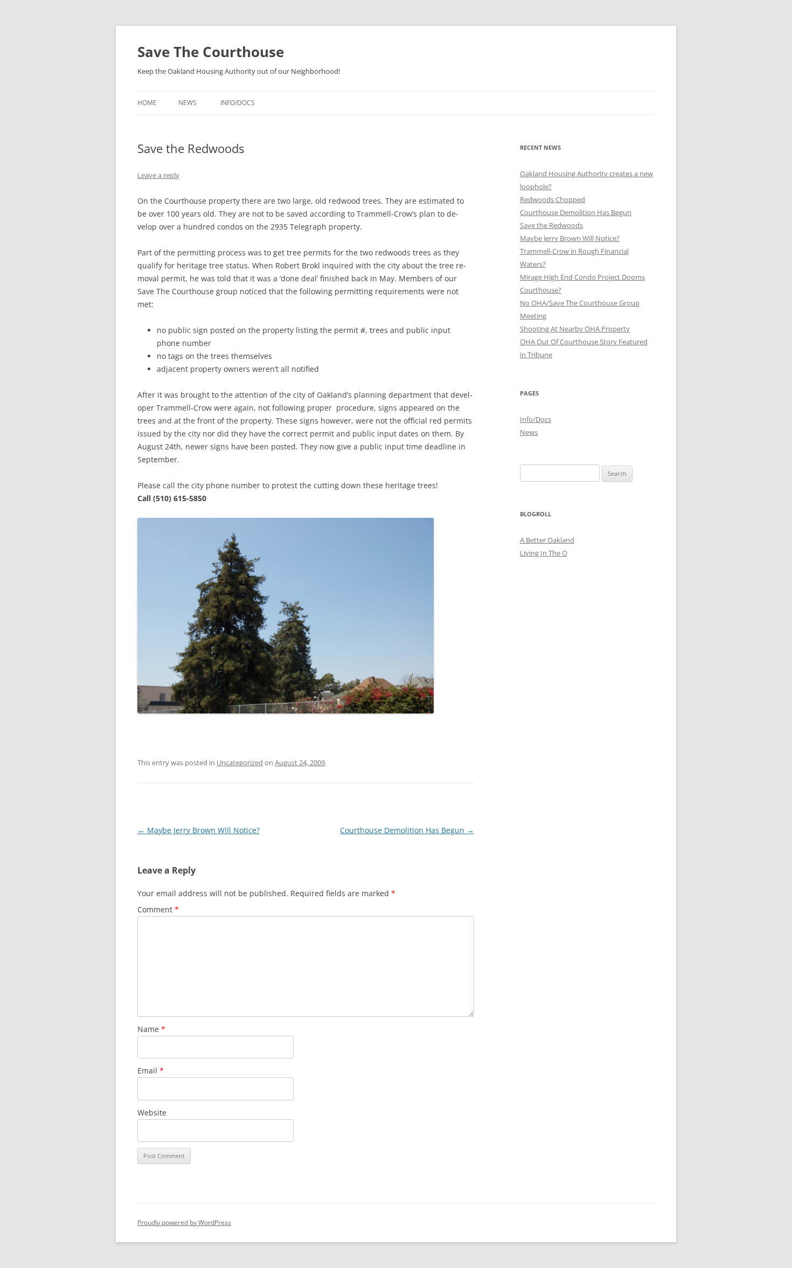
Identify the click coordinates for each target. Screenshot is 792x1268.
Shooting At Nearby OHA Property (575, 329)
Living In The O (543, 553)
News (187, 102)
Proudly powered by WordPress (184, 1222)
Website (151, 1112)
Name (151, 1029)
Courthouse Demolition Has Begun (407, 830)
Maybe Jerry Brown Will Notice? (198, 830)
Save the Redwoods (551, 225)
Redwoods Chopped (552, 199)
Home (147, 102)
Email (150, 1070)
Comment (158, 909)
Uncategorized (240, 762)
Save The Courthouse (210, 51)
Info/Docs (237, 102)
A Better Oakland (547, 540)
